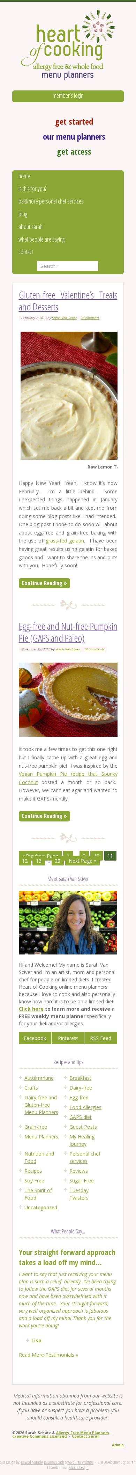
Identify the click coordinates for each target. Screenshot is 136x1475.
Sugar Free (81, 1180)
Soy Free (34, 1180)
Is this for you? (32, 188)
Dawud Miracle (32, 1462)
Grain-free (35, 1126)
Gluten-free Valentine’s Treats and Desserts (68, 300)
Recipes (33, 1170)
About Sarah (30, 226)
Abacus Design (79, 1467)
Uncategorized (40, 1207)
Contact (25, 252)
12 (25, 860)
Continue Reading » (44, 583)
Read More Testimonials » (48, 1354)
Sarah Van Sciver (64, 318)
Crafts (31, 1087)
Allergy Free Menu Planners (82, 1432)
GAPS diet (80, 1117)
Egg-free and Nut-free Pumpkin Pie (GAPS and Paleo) (68, 631)
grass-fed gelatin (65, 540)
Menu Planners (41, 1136)
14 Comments (94, 649)
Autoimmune (39, 1078)
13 (38, 860)
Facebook (35, 1038)
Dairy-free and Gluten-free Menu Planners (41, 1104)
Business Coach (54, 1462)
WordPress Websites (80, 1462)
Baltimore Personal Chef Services (50, 201)
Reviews (78, 1170)
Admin (118, 1445)
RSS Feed (100, 1038)
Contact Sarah (86, 1436)
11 (110, 856)
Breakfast (80, 1078)
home (24, 176)
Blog (22, 214)
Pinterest (68, 1038)
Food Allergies (85, 1107)
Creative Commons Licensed (39, 1436)
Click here (31, 1008)
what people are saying (41, 239)
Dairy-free (80, 1087)
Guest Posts (83, 1126)
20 (57, 860)
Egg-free (79, 1097)
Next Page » (82, 860)
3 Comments (90, 318)
